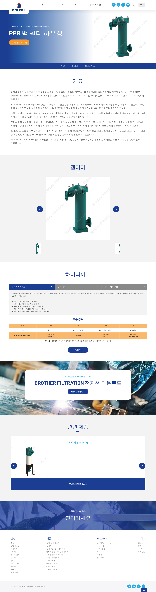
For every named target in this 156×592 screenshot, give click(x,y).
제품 (52, 5)
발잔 (12, 543)
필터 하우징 (50, 560)
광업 (12, 560)
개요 (63, 65)
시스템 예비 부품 (52, 569)
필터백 (48, 546)
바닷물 (13, 566)
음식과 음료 (15, 555)
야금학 (13, 569)
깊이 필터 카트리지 (53, 543)
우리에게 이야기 (19, 42)
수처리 (13, 558)
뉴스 (139, 546)
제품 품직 (100, 555)
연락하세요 (78, 518)
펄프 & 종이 (15, 572)
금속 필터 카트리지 (53, 558)
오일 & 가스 (15, 563)
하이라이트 (90, 65)
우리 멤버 (100, 558)
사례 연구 (141, 552)
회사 (63, 5)
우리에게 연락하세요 (92, 5)
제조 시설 (100, 546)
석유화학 (14, 549)
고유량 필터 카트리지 (54, 555)
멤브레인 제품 (51, 563)
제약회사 (14, 552)
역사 (98, 552)
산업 (41, 5)
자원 (74, 5)
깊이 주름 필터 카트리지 (55, 549)
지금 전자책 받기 (78, 391)
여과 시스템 (50, 566)
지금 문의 (78, 350)
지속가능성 (101, 549)
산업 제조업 (15, 546)
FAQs (140, 549)
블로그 (140, 543)
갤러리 (75, 65)
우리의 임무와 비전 (104, 543)
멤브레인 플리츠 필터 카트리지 (58, 552)
